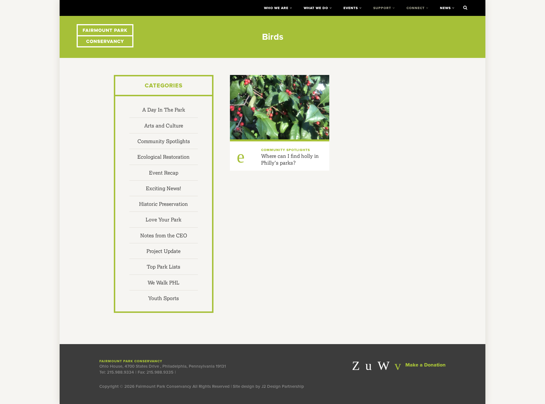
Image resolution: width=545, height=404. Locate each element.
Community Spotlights (163, 141)
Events (350, 8)
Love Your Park (163, 219)
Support (382, 8)
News (445, 8)
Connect (415, 8)
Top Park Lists (163, 266)
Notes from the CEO (163, 235)
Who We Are (276, 8)
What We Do (316, 8)
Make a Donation (425, 365)
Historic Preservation (163, 204)
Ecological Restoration (163, 157)
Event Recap (163, 172)
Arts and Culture (163, 125)
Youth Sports (163, 298)
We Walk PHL (163, 282)
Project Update (163, 251)
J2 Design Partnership (282, 386)
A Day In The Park (163, 109)
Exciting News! (163, 188)
